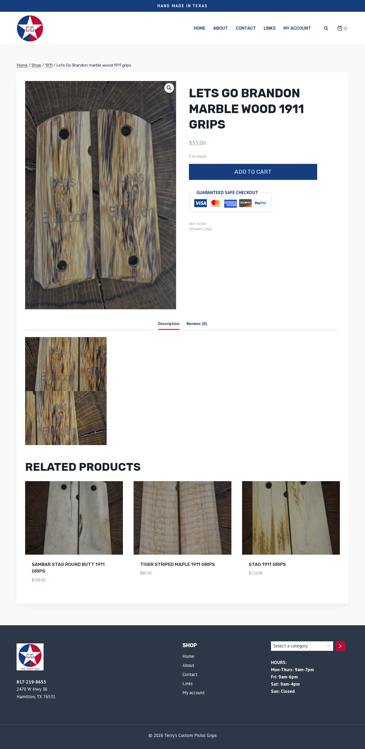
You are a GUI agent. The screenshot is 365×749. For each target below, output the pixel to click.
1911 (208, 229)
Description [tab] (169, 323)
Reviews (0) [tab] (197, 323)
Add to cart (253, 171)
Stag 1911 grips (267, 564)
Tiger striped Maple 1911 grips (177, 564)
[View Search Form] (326, 28)
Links (270, 28)
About (220, 28)
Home (199, 28)
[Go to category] (340, 646)
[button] (169, 88)
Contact (246, 28)
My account (297, 28)
